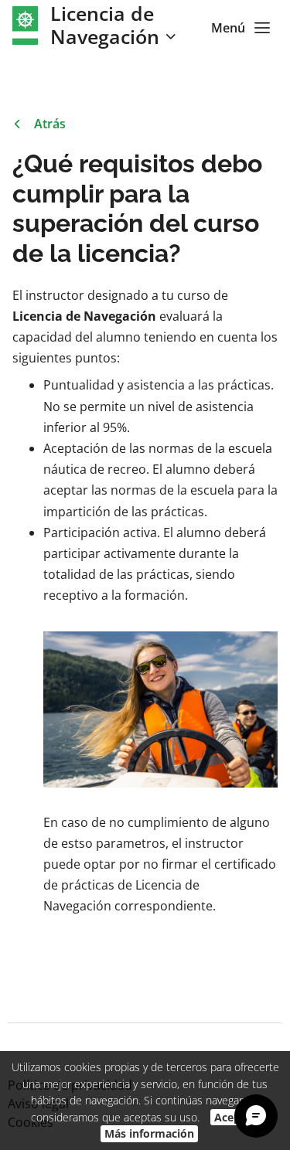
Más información (149, 1133)
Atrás (50, 123)
